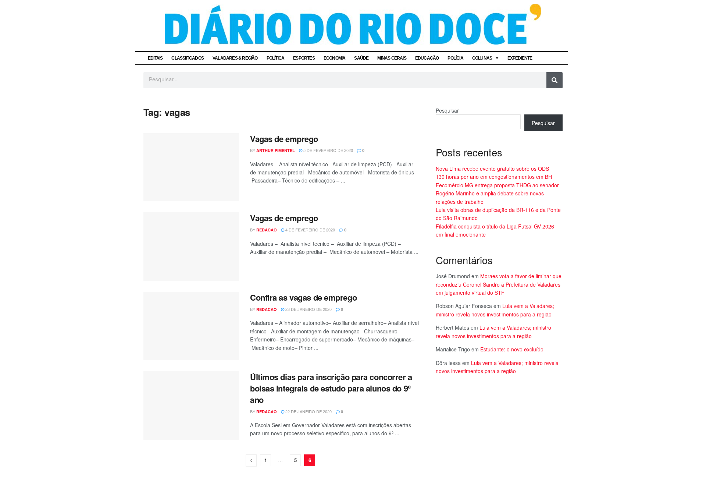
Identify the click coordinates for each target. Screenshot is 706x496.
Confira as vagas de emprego (303, 297)
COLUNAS (482, 58)
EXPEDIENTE (519, 58)
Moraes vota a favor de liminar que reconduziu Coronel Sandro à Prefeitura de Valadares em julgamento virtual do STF (498, 284)
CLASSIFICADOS (187, 58)
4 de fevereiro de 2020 (309, 230)
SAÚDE (361, 58)
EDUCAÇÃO (427, 58)
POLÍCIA (455, 58)
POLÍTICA (276, 58)
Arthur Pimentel (275, 150)
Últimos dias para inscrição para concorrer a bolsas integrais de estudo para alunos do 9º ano (331, 388)
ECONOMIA (335, 58)
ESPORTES (304, 58)
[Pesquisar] (554, 80)
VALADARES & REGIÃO (235, 58)
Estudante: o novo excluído (511, 349)
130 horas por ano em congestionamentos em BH (494, 176)
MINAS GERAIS (391, 58)
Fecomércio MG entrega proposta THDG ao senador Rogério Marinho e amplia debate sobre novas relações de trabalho (497, 193)
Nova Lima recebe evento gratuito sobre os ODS (492, 168)
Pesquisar (447, 110)
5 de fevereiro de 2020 (327, 150)
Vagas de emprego (284, 139)
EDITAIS (155, 58)
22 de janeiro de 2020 (308, 411)
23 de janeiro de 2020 (308, 309)
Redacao (266, 230)
